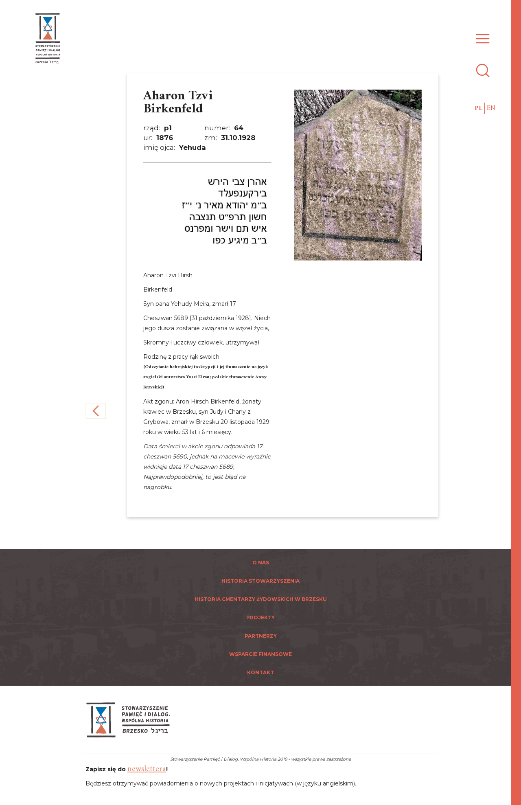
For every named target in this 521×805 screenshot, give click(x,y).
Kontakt (260, 672)
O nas (260, 562)
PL (478, 108)
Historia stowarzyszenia (260, 581)
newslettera (146, 769)
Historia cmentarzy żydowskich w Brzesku (261, 599)
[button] (481, 34)
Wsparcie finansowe (260, 654)
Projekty (260, 617)
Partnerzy (261, 636)
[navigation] (517, 402)
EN (491, 108)
